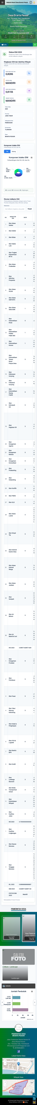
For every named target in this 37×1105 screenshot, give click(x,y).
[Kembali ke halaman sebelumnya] (34, 1098)
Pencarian (6, 205)
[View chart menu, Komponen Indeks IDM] (31, 157)
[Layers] (31, 1060)
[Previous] (2, 1002)
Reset (30, 209)
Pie (7, 151)
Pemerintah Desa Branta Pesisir (19, 1100)
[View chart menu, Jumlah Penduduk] (27, 991)
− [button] (5, 1063)
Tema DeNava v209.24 (16, 1102)
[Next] (34, 1002)
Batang (14, 151)
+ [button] (5, 1060)
